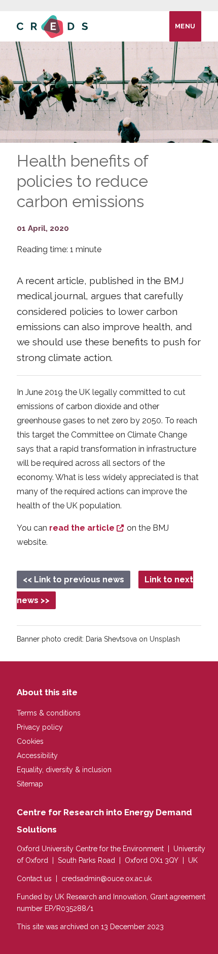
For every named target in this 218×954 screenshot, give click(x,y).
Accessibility (37, 755)
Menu (185, 26)
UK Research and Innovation (101, 897)
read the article (82, 528)
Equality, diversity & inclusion (64, 770)
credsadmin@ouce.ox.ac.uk (106, 878)
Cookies (30, 741)
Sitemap (30, 784)
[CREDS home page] (52, 26)
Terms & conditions (49, 713)
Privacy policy (40, 727)
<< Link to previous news (73, 579)
